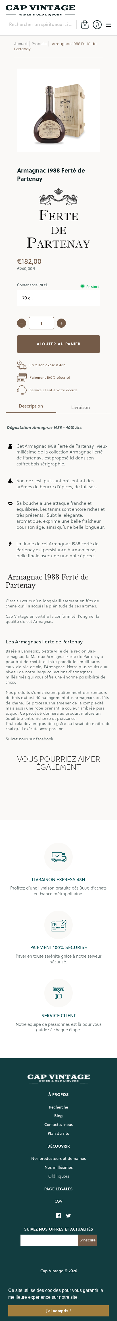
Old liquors (58, 1176)
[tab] (31, 407)
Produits (39, 43)
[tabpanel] (58, 580)
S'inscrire (88, 1240)
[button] (81, 1297)
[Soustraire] (21, 323)
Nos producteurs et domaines (58, 1158)
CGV (58, 1201)
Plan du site (58, 1133)
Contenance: (32, 284)
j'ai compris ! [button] (58, 1310)
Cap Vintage (51, 1271)
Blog (58, 1116)
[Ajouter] (61, 323)
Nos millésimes (59, 1167)
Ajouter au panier (59, 344)
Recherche (58, 1107)
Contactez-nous (58, 1124)
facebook (44, 739)
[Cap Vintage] (58, 10)
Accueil (21, 43)
